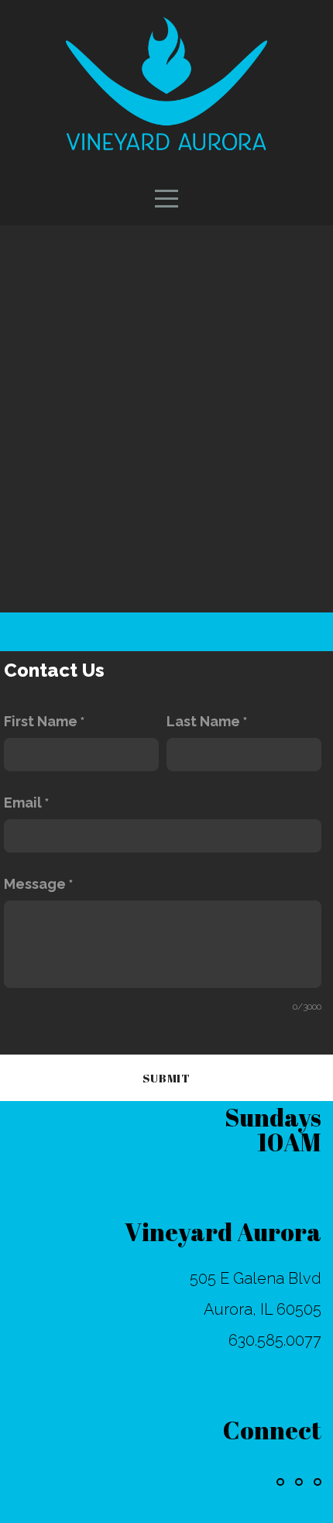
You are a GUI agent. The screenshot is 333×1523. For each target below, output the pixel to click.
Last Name (203, 721)
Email (23, 802)
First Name (40, 721)
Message (35, 884)
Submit (166, 1078)
